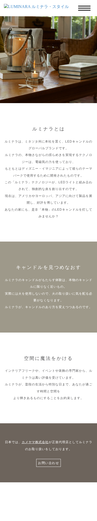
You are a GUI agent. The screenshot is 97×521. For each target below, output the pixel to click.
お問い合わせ (48, 463)
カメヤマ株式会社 (35, 442)
